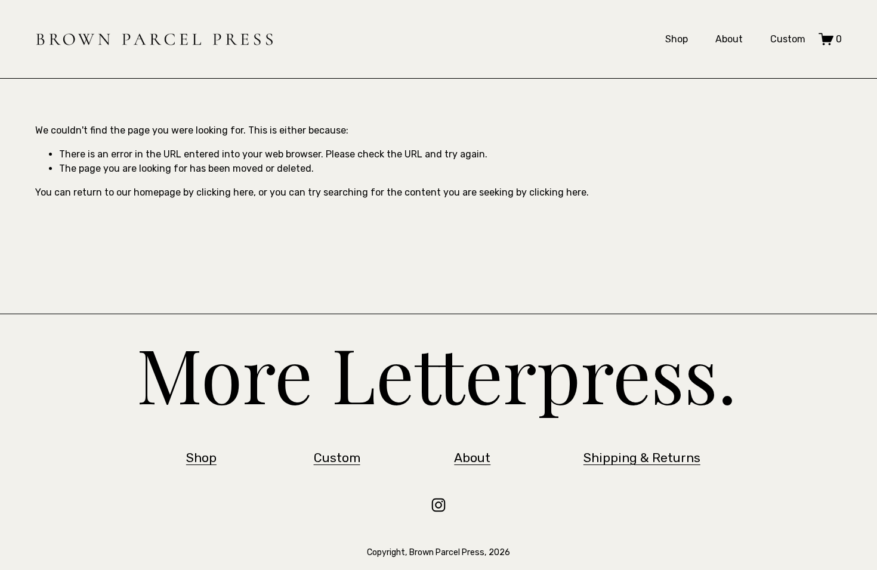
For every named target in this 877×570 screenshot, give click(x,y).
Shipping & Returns (641, 457)
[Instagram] (438, 505)
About (729, 39)
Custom (787, 39)
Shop (676, 39)
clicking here (225, 192)
